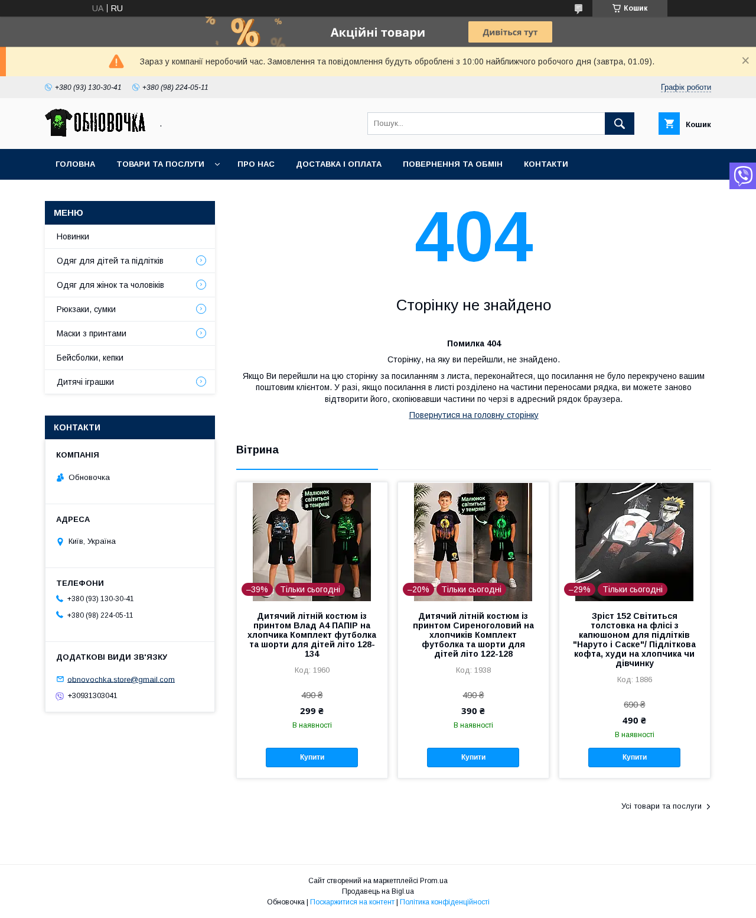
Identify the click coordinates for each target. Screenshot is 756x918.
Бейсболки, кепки (90, 357)
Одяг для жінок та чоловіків (110, 285)
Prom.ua (434, 881)
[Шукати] (619, 123)
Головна (75, 164)
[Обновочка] (95, 133)
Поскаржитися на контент (352, 902)
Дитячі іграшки (85, 382)
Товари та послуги (160, 164)
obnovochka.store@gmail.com (121, 678)
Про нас (256, 164)
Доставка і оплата (339, 164)
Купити (312, 757)
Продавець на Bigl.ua (378, 891)
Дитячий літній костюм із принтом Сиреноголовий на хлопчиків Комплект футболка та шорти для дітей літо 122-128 (473, 635)
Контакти (546, 164)
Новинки (73, 236)
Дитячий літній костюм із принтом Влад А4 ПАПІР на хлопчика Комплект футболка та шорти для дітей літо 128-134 (311, 635)
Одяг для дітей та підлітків (110, 260)
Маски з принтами (91, 333)
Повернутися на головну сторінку (474, 415)
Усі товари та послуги (661, 806)
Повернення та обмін (453, 164)
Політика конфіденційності (445, 902)
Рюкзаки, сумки (86, 309)
